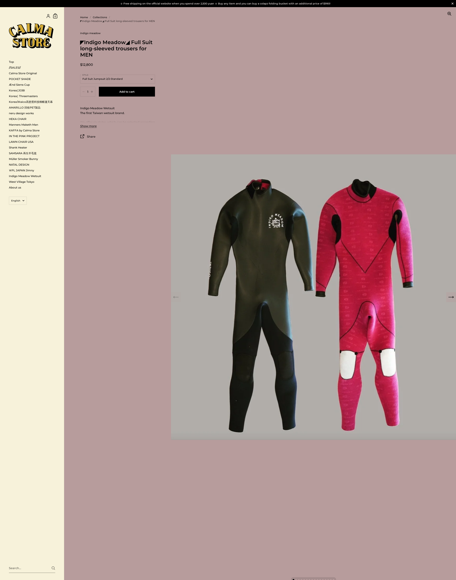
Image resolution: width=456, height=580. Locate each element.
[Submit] (53, 568)
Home (84, 17)
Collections (100, 17)
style (85, 75)
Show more (88, 126)
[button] (451, 297)
